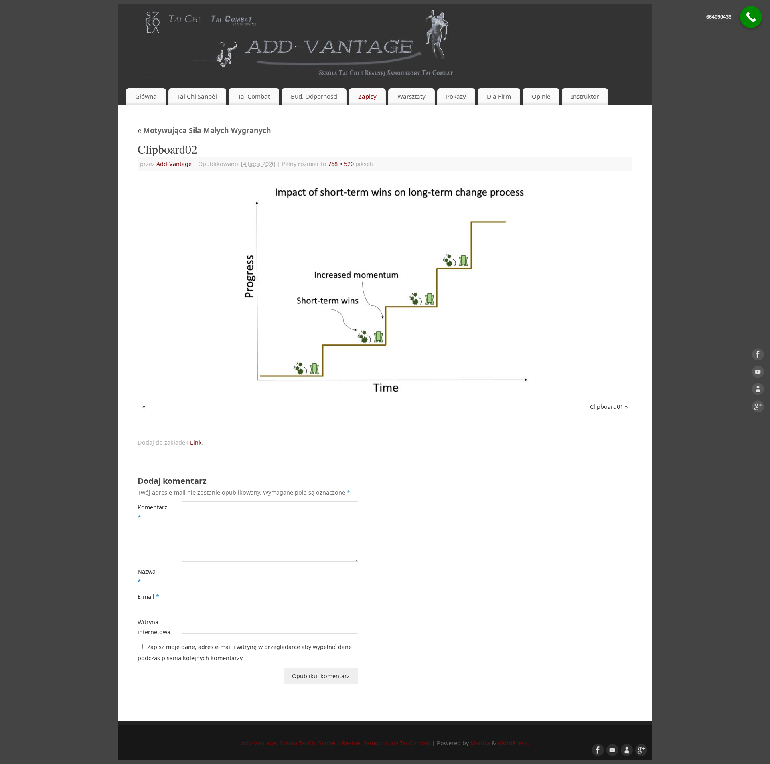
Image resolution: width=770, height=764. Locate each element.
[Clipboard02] (385, 288)
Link (196, 442)
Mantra (480, 743)
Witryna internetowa (149, 626)
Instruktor (585, 96)
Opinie (541, 96)
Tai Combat (254, 96)
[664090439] (751, 17)
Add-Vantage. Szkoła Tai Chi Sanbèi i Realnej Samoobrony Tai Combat (335, 743)
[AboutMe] (758, 390)
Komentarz (149, 512)
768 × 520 (341, 164)
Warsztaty (411, 96)
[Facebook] (758, 356)
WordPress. (513, 743)
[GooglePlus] (758, 408)
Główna (146, 96)
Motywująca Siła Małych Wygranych (204, 130)
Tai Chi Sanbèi (197, 96)
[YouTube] (758, 373)
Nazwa (147, 576)
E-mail (148, 596)
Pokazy (456, 96)
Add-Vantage (174, 164)
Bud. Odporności (314, 96)
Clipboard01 (606, 406)
